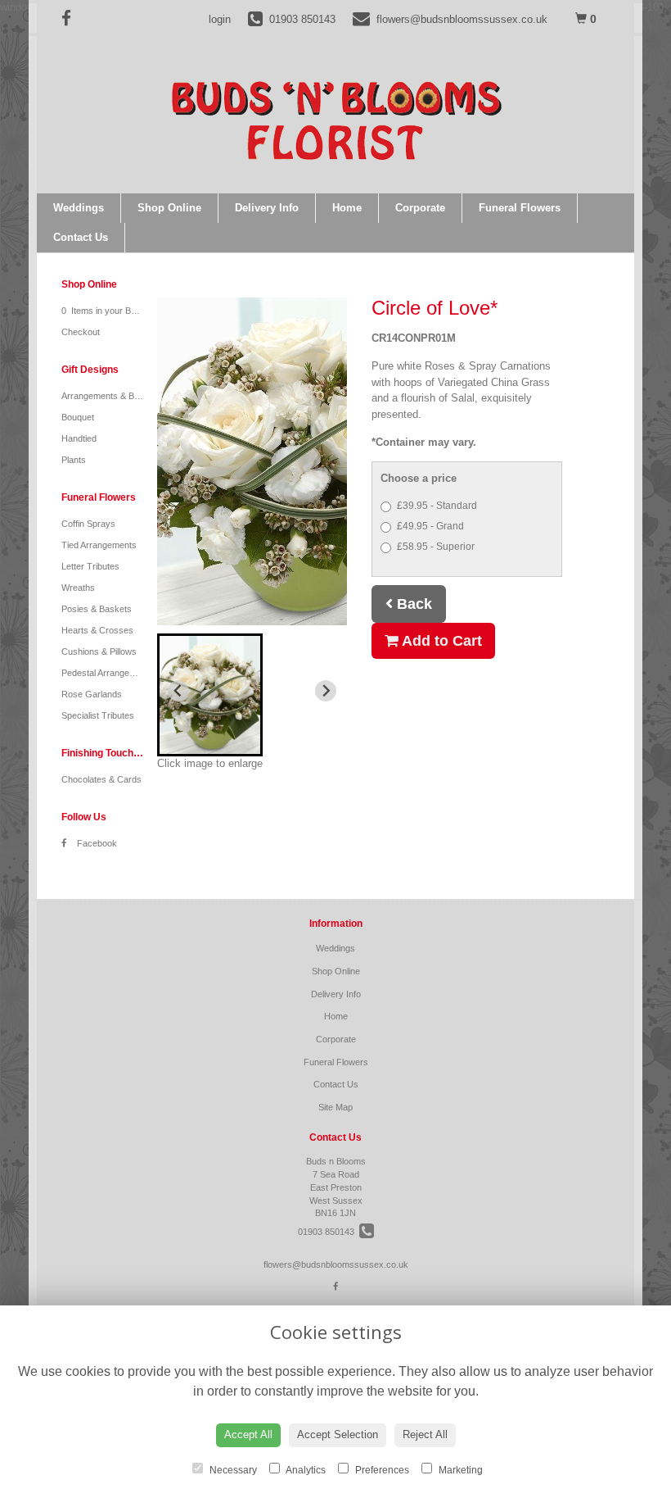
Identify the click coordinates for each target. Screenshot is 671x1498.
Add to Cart (440, 641)
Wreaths (78, 587)
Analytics (305, 1470)
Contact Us (80, 237)
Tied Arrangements (99, 545)
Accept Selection (337, 1434)
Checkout (80, 332)
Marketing (459, 1470)
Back (412, 604)
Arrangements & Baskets (111, 396)
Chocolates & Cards (101, 779)
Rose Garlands (91, 694)
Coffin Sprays (88, 524)
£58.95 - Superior (436, 546)
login (220, 19)
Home (347, 208)
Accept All (248, 1434)
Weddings (78, 208)
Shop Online (169, 208)
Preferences (381, 1470)
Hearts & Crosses (97, 630)
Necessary (232, 1470)
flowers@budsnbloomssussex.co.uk (335, 1264)
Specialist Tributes (97, 715)
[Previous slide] (178, 690)
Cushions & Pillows (99, 651)
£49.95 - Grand (430, 526)
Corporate (420, 208)
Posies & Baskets (96, 609)
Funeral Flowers (520, 208)
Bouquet (77, 417)
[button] (210, 694)
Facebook (95, 843)
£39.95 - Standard (437, 505)
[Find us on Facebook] (71, 18)
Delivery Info (267, 208)
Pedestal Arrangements (107, 673)
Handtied (79, 438)
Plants (73, 460)
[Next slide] (325, 690)
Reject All (425, 1434)
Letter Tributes (90, 566)
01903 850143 (328, 1232)
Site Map (335, 1107)
